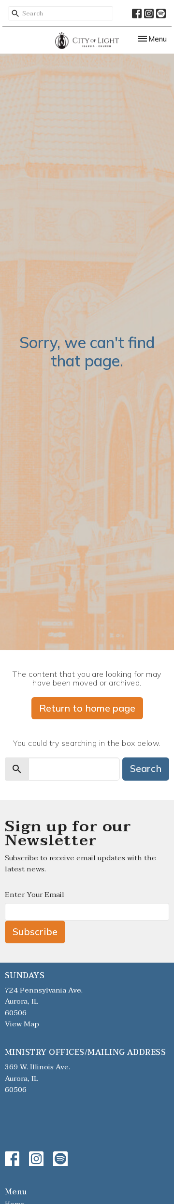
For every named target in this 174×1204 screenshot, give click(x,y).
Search (145, 768)
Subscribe (35, 931)
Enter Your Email (34, 894)
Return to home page (87, 708)
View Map (22, 1024)
